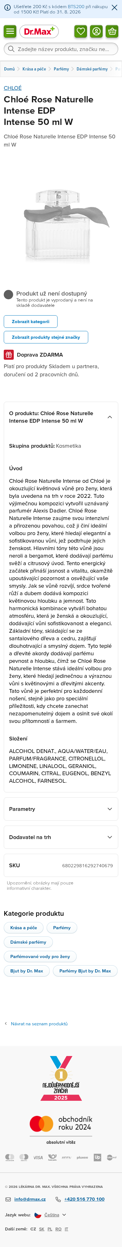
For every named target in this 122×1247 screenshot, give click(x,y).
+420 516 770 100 (84, 1199)
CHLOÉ (13, 88)
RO (58, 1228)
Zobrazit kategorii (30, 321)
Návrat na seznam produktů (39, 1023)
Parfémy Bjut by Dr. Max (85, 970)
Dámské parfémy (28, 942)
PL (50, 1228)
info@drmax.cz (30, 1199)
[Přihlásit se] (96, 31)
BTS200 (76, 6)
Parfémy (62, 927)
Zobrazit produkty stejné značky (46, 337)
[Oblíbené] (80, 31)
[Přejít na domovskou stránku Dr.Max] (39, 31)
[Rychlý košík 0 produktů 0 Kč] (112, 31)
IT (66, 1228)
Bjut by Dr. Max (26, 970)
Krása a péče (23, 927)
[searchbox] (61, 49)
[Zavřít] (114, 8)
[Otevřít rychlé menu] (10, 31)
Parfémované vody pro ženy (40, 956)
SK (41, 1228)
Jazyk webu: (18, 1214)
